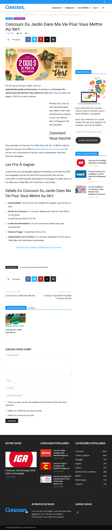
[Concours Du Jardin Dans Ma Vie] (15, 320)
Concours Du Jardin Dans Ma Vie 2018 (34, 267)
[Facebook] (104, 2)
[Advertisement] (25, 120)
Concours (56, 8)
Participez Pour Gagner (26, 247)
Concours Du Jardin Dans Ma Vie (20, 295)
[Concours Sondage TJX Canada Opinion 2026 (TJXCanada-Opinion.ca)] (45, 479)
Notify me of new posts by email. (21, 415)
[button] (103, 8)
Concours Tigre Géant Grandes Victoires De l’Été (58, 297)
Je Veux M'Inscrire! (88, 140)
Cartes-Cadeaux (30, 14)
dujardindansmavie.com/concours (49, 149)
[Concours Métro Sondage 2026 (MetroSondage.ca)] (45, 453)
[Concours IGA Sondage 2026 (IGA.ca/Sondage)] (80, 163)
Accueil (8, 14)
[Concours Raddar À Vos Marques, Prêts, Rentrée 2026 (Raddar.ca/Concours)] (80, 189)
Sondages (69, 8)
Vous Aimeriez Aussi (16, 308)
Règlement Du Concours (50, 247)
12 (35, 477)
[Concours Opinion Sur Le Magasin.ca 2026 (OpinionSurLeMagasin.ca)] (80, 174)
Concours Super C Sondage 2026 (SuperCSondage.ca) (61, 466)
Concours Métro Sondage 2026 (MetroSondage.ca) (60, 453)
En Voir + (32, 308)
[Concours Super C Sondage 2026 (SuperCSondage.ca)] (45, 466)
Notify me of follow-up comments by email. (25, 411)
